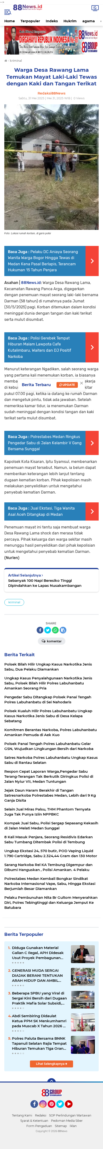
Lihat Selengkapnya (50, 1064)
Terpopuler (30, 21)
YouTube (72, 1110)
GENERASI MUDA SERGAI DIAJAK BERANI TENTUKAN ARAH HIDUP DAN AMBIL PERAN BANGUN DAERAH (37, 975)
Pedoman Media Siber (67, 1120)
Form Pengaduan (39, 1126)
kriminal (14, 602)
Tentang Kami (22, 1115)
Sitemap (61, 1126)
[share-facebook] (40, 630)
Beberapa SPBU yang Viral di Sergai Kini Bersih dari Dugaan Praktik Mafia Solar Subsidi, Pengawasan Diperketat (39, 998)
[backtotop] (51, 1082)
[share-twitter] (47, 630)
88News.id (31, 282)
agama (88, 21)
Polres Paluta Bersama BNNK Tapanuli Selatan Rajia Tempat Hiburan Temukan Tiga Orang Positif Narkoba (39, 1043)
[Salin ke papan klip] (63, 630)
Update (68, 385)
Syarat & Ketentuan (34, 1120)
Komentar (54, 641)
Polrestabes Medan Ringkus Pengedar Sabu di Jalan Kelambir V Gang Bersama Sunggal (45, 442)
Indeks (52, 21)
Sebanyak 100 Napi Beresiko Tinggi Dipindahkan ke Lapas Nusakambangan (44, 583)
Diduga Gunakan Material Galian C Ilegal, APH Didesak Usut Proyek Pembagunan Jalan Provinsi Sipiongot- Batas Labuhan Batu (38, 952)
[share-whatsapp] (55, 630)
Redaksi (40, 1115)
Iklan (73, 1126)
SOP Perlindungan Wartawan (70, 1115)
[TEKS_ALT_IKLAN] (51, 40)
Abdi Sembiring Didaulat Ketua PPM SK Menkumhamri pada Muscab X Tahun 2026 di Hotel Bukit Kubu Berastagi (39, 1021)
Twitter (62, 1110)
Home (9, 21)
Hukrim (70, 21)
